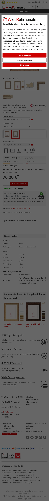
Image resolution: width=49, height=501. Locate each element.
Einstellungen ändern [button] (24, 60)
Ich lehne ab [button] (24, 65)
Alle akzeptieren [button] (25, 55)
